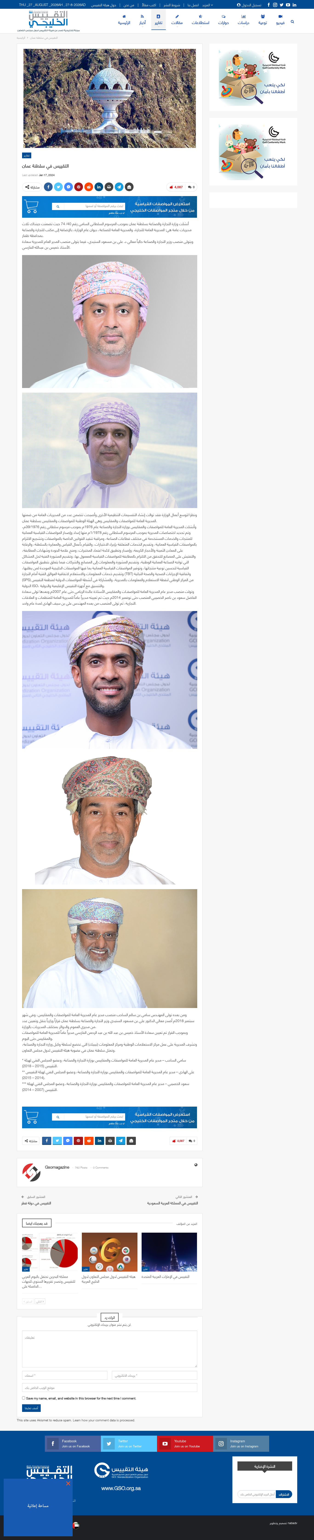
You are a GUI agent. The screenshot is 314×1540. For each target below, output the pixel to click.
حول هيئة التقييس (103, 4)
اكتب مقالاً (149, 4)
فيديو (280, 22)
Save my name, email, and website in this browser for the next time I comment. (81, 1398)
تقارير (158, 22)
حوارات (223, 22)
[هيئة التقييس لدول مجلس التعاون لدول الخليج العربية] (109, 1252)
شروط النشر (172, 4)
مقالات (177, 22)
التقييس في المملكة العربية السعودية (172, 1202)
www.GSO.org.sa (121, 1488)
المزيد (206, 4)
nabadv (292, 1522)
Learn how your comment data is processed (103, 1420)
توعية (263, 22)
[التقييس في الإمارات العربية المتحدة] (169, 1252)
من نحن (129, 4)
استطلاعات (200, 22)
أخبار (142, 22)
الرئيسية (124, 22)
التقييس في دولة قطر (36, 1202)
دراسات (243, 22)
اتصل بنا (193, 4)
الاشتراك (284, 1494)
